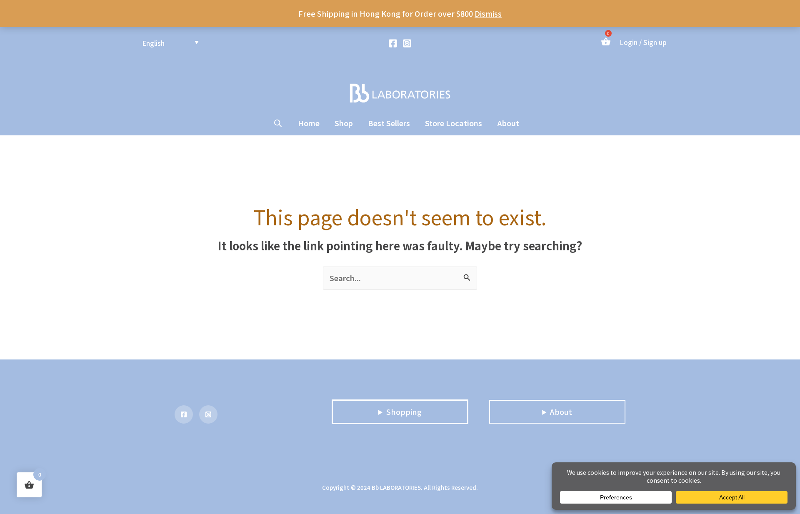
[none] (170, 42)
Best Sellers (389, 122)
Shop (344, 122)
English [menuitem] (153, 42)
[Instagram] (407, 43)
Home (309, 122)
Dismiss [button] (488, 13)
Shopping (404, 411)
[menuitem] (170, 42)
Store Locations (453, 122)
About (508, 122)
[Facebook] (393, 43)
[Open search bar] (278, 123)
